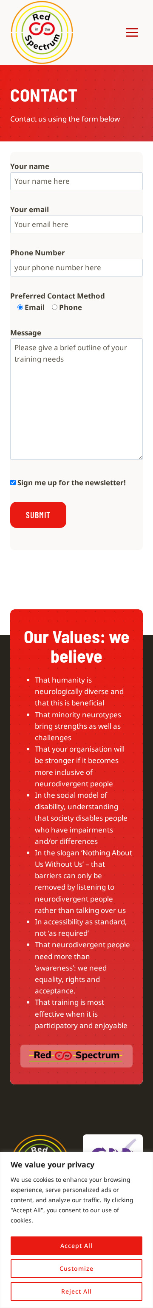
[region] (76, 1230)
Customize (77, 1268)
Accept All (76, 1246)
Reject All (76, 1291)
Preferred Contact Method (57, 296)
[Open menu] (132, 32)
